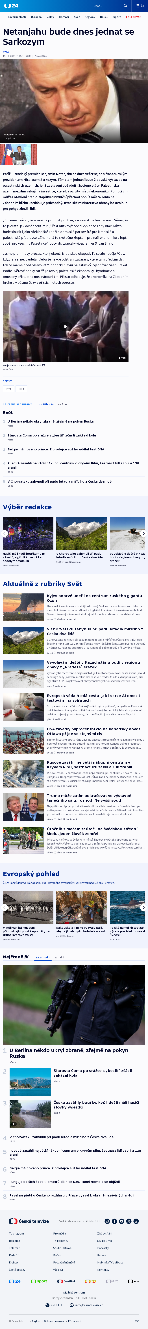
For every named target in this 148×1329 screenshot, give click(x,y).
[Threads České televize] (136, 1221)
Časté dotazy (17, 1269)
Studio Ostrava (62, 1248)
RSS (137, 1321)
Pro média (59, 1233)
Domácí (64, 17)
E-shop (13, 1262)
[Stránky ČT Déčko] (90, 1281)
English (36, 1321)
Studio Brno (104, 1240)
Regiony (90, 17)
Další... (104, 17)
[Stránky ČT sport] (39, 1281)
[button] (66, 326)
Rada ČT (14, 1255)
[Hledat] (125, 6)
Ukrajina (36, 17)
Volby (50, 17)
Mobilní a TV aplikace (110, 1262)
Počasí (57, 1255)
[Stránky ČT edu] (133, 1281)
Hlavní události (16, 17)
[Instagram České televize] (107, 1221)
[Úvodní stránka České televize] (29, 1221)
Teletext (14, 1248)
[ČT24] (11, 6)
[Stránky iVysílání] (66, 1281)
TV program (16, 1233)
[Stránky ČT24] (15, 1281)
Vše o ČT (58, 1269)
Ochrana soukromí (54, 1321)
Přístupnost (74, 1321)
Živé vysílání (104, 1233)
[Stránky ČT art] (112, 1281)
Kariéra (101, 1255)
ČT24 (5, 52)
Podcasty (103, 1248)
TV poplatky (60, 1240)
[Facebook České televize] (114, 1221)
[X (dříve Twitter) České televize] (129, 1221)
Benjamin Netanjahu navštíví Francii (22, 365)
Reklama (14, 1240)
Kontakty (103, 1269)
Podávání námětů (64, 1262)
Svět (77, 17)
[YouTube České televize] (122, 1221)
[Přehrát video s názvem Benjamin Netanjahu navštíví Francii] (65, 326)
